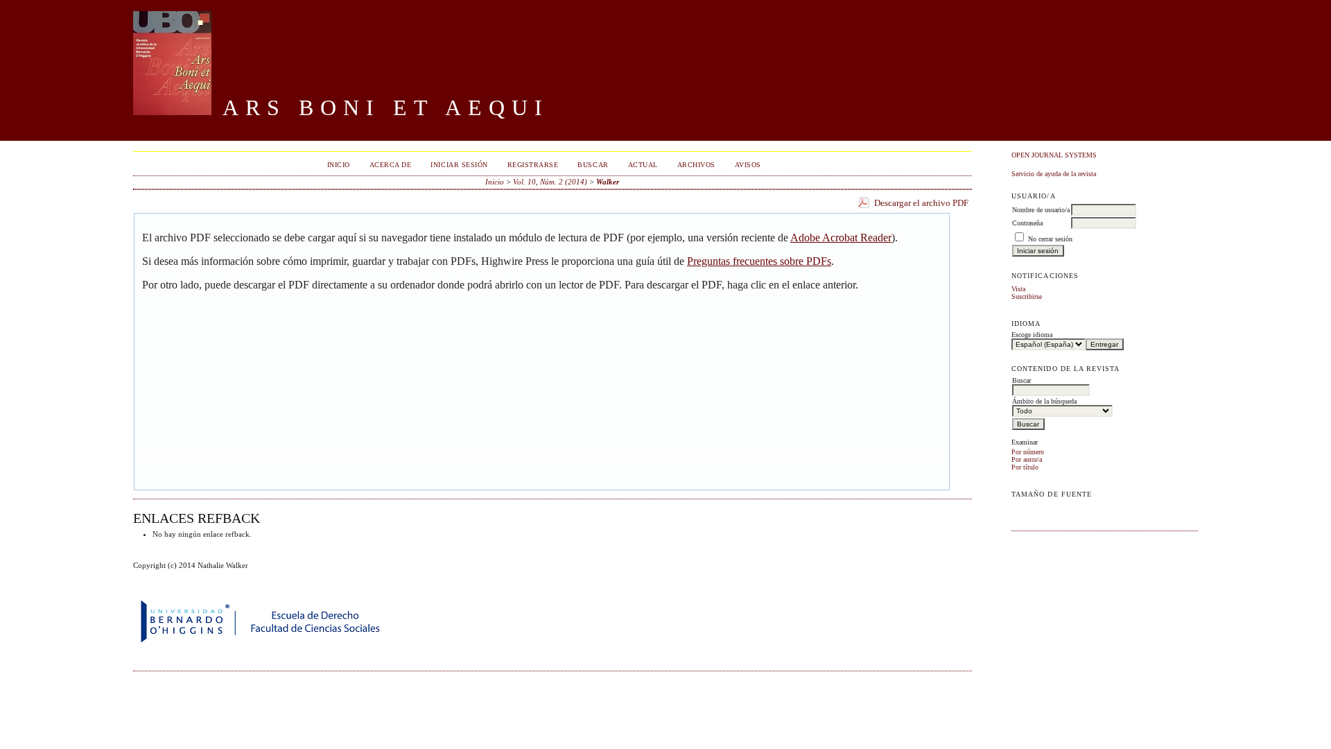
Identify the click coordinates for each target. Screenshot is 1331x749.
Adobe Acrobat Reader (840, 237)
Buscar (592, 165)
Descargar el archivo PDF (921, 203)
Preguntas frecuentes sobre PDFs (759, 261)
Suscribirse (1026, 296)
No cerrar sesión (1050, 239)
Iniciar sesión (458, 165)
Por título (1024, 467)
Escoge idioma (1031, 334)
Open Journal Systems (1054, 155)
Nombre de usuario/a (1041, 210)
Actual (643, 165)
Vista (1018, 289)
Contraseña (1027, 223)
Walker (607, 182)
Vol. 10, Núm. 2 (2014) (550, 182)
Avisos (748, 165)
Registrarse (533, 165)
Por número (1027, 452)
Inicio (338, 165)
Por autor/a (1026, 459)
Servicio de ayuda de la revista (1053, 174)
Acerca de (390, 165)
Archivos (696, 165)
